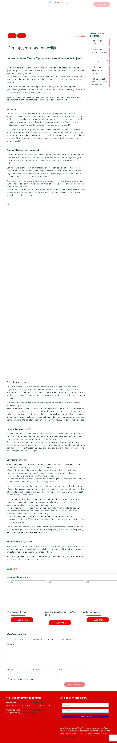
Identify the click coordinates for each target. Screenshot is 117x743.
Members (101, 4)
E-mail (36, 669)
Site (60, 669)
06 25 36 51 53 (22, 702)
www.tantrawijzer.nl (28, 712)
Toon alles (80, 36)
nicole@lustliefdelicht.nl (40, 702)
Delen (15, 569)
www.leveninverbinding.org (32, 710)
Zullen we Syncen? (92, 612)
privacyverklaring (68, 736)
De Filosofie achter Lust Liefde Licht (100, 52)
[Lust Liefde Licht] (58, 2)
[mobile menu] (107, 6)
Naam (10, 669)
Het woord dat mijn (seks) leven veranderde (99, 82)
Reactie (11, 644)
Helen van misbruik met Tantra (97, 70)
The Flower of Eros (16, 612)
